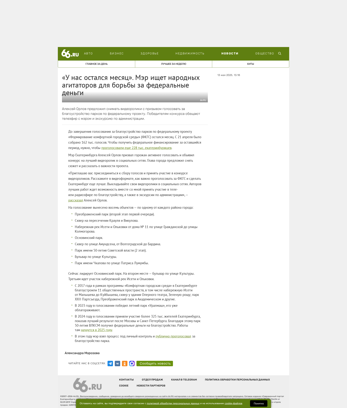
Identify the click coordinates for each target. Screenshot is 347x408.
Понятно (259, 403)
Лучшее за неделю (173, 63)
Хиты (250, 63)
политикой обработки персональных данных (173, 403)
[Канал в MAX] (132, 363)
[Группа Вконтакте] (117, 363)
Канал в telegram (184, 379)
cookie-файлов (233, 403)
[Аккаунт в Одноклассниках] (124, 363)
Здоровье (150, 53)
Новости (230, 53)
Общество (264, 53)
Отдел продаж (152, 379)
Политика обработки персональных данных (237, 379)
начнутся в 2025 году (96, 330)
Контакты (126, 379)
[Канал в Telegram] (110, 363)
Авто (88, 53)
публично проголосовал (173, 336)
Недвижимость (189, 53)
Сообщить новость (155, 363)
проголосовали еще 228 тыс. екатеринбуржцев (136, 148)
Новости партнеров (151, 385)
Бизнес (117, 53)
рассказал (75, 200)
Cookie (123, 385)
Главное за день (96, 63)
